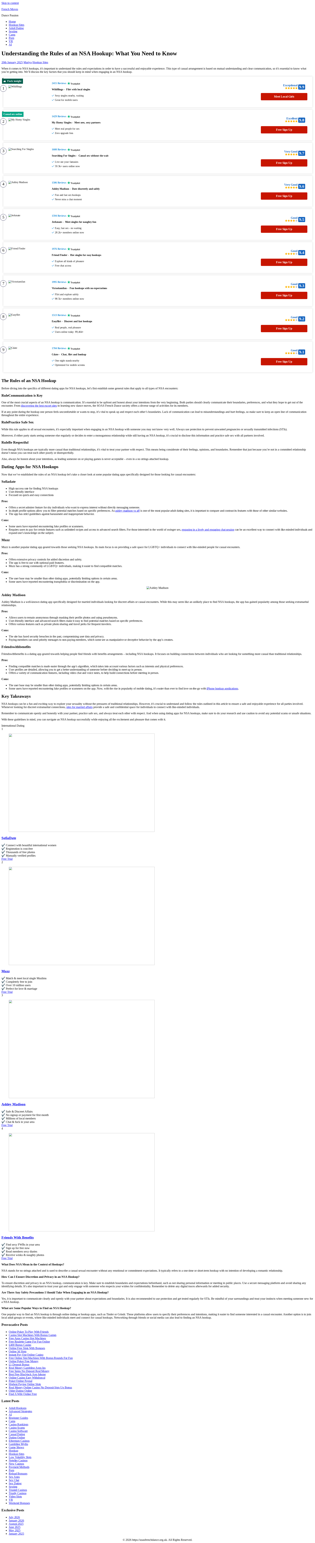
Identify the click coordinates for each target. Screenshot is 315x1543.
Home (12, 21)
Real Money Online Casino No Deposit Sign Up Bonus (40, 1387)
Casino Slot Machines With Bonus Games (32, 1335)
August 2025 (16, 1523)
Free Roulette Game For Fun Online (29, 1341)
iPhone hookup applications (222, 688)
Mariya (28, 62)
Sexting (13, 31)
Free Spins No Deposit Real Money (29, 1371)
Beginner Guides (18, 1417)
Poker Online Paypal (20, 1380)
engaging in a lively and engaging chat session (208, 529)
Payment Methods (19, 1467)
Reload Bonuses (18, 1473)
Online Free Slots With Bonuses (27, 1348)
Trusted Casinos (18, 1489)
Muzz (5, 971)
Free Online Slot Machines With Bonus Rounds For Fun (41, 1358)
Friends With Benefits (17, 1237)
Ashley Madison (13, 1104)
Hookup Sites (16, 24)
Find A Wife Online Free (23, 1394)
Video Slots (15, 1496)
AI (10, 44)
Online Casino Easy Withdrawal (27, 1377)
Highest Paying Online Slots (25, 1384)
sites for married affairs (79, 707)
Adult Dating (16, 28)
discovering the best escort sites (39, 405)
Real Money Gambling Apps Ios (27, 1367)
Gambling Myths (18, 1444)
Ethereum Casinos (19, 1440)
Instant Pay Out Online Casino (26, 1354)
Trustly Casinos (17, 1493)
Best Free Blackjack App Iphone (27, 1374)
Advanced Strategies (20, 1411)
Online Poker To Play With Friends (29, 1331)
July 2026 (14, 1517)
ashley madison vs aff (127, 510)
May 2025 (14, 1530)
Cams (12, 34)
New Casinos (16, 1463)
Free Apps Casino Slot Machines (27, 1338)
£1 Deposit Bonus (19, 1364)
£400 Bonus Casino (20, 1344)
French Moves (9, 9)
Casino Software (18, 1431)
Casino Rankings (18, 1424)
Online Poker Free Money (23, 1361)
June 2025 (14, 1527)
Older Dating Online (20, 1390)
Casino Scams (17, 1427)
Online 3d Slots (17, 1351)
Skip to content (10, 3)
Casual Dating (17, 1434)
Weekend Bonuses (19, 1503)
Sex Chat (14, 1480)
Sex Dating (15, 1483)
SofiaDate (8, 838)
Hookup (13, 1450)
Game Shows (16, 1447)
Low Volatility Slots (20, 1457)
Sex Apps (14, 1476)
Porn (11, 37)
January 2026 (16, 1520)
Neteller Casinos (18, 1460)
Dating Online (17, 1437)
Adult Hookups (17, 1408)
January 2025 (16, 1533)
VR (11, 41)
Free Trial (7, 858)
